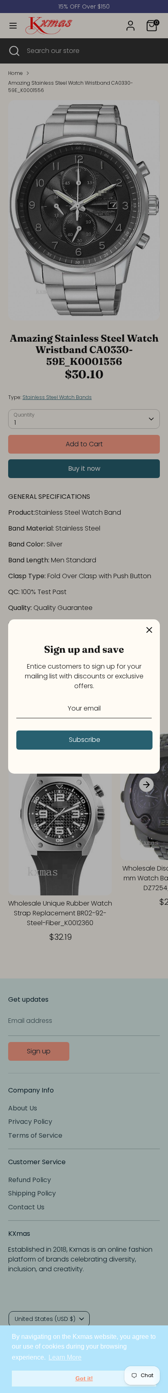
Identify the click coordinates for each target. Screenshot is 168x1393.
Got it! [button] (84, 1378)
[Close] (149, 630)
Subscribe (84, 739)
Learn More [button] (65, 1357)
